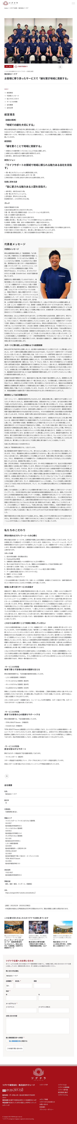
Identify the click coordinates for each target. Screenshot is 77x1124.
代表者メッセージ (13, 96)
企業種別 (9, 981)
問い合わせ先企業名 (12, 971)
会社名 (18, 981)
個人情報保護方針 (14, 1041)
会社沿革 (10, 108)
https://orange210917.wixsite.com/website (19, 893)
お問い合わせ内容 (11, 1016)
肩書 (35, 981)
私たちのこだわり (13, 99)
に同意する (18, 1041)
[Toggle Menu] (73, 3)
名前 (8, 991)
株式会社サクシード (27, 1085)
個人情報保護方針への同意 (15, 1037)
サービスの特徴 (12, 102)
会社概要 (10, 105)
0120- (14, 1090)
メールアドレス (11, 1003)
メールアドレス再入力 (44, 1007)
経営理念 (10, 93)
